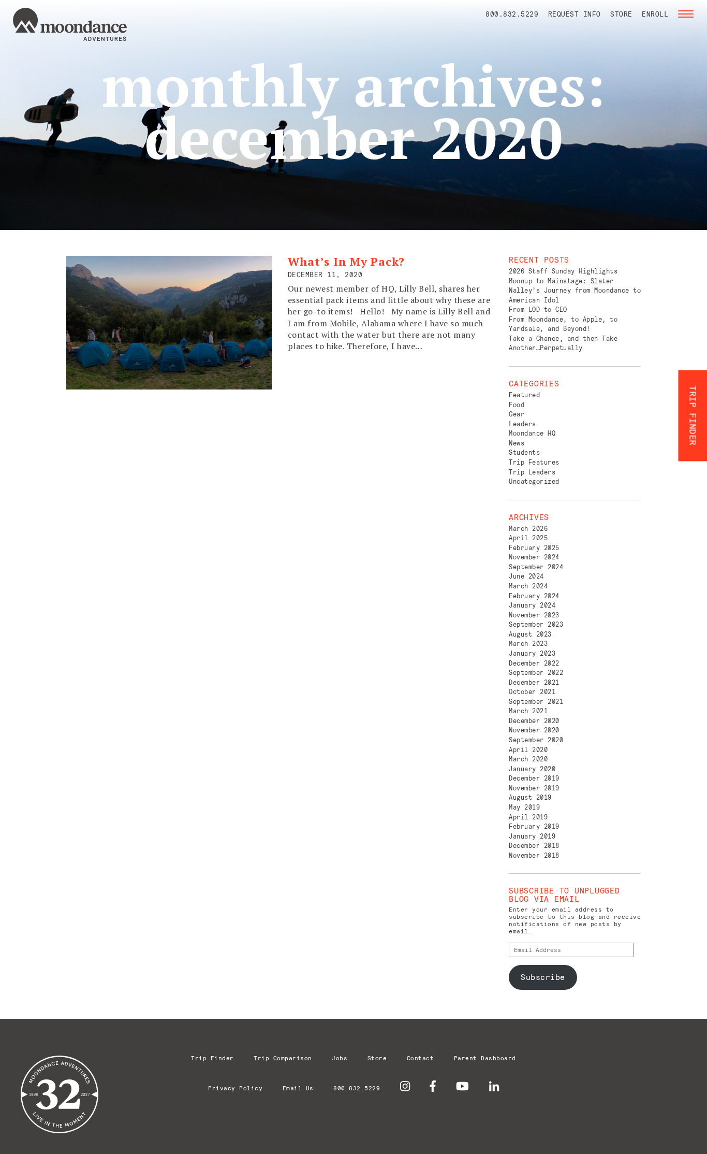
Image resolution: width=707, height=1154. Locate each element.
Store (621, 14)
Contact (420, 1058)
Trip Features (534, 462)
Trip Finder (212, 1058)
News (516, 443)
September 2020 (536, 739)
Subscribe (543, 977)
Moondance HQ (532, 433)
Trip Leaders (532, 472)
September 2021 (536, 701)
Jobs (339, 1058)
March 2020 (528, 759)
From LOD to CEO (538, 309)
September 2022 (536, 672)
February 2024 (534, 596)
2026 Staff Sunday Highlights (563, 271)
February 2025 (534, 547)
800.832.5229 (511, 14)
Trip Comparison (283, 1058)
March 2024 (528, 586)
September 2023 (536, 624)
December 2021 (534, 682)
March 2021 (528, 710)
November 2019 (534, 788)
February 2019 (534, 826)
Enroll (655, 14)
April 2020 (528, 749)
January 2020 (532, 768)
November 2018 (534, 855)
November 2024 (534, 557)
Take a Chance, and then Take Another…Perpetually (563, 343)
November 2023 (534, 615)
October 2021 (532, 691)
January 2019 (532, 836)
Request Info (574, 14)
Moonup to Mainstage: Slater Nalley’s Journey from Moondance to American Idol (575, 291)
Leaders (522, 424)
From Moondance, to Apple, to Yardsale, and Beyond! (563, 324)
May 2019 (524, 807)
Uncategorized (534, 481)
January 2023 (532, 653)
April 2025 (528, 537)
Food (516, 404)
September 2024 (536, 566)
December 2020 (534, 720)
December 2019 (534, 778)
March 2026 (528, 528)
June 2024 (526, 576)
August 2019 (530, 797)
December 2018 (534, 845)
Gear (516, 414)
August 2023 (530, 634)
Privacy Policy (235, 1088)
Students (524, 452)
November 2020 (534, 730)
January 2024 (532, 605)
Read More (312, 374)
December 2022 (534, 663)
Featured (524, 395)
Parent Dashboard (485, 1058)
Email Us (298, 1088)
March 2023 (528, 643)
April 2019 (528, 817)
